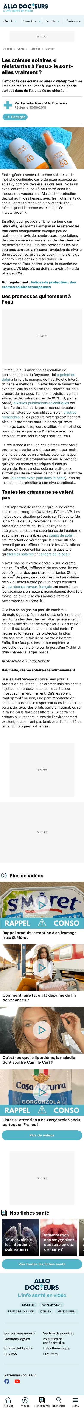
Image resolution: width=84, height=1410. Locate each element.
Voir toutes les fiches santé (42, 1264)
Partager (18, 117)
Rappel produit (52, 1304)
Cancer (49, 49)
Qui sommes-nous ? (19, 1333)
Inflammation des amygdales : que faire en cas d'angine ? (59, 1242)
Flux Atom (50, 1354)
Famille (50, 21)
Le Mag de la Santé (21, 1311)
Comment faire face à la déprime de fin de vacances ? (39, 998)
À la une (8, 1405)
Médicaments (67, 1311)
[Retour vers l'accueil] (42, 7)
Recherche (58, 1405)
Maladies (35, 49)
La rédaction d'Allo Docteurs (44, 103)
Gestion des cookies (58, 1333)
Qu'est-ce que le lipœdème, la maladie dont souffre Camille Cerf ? (39, 1060)
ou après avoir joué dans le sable (38, 478)
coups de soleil (61, 535)
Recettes (28, 1304)
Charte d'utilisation (18, 1348)
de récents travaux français (30, 586)
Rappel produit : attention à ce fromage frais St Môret (40, 935)
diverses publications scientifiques (41, 403)
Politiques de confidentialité (54, 1341)
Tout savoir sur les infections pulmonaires (18, 1244)
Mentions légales (17, 1339)
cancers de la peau (54, 554)
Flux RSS (10, 1354)
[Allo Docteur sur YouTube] (17, 1381)
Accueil (7, 49)
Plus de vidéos (26, 875)
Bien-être (29, 21)
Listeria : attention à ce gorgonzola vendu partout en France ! (41, 1122)
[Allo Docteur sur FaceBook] (6, 1381)
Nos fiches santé (29, 1213)
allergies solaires (20, 554)
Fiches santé (42, 1405)
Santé (8, 21)
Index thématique (56, 1348)
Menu (75, 1405)
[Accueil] (42, 1288)
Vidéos (25, 1405)
